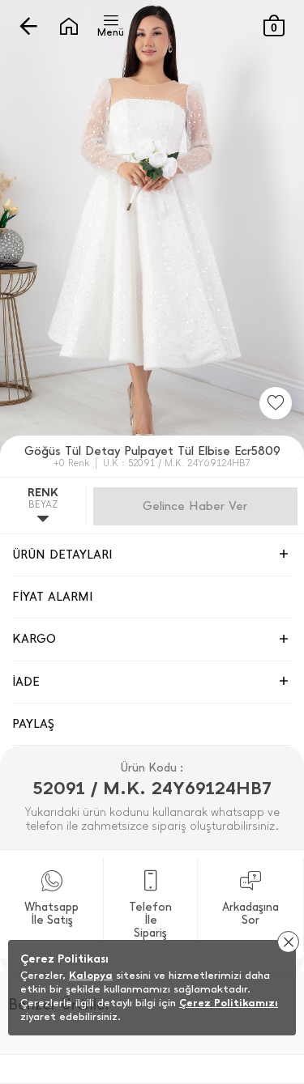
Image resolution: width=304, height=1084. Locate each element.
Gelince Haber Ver (195, 506)
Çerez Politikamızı (228, 1003)
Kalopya (91, 975)
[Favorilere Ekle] (275, 403)
